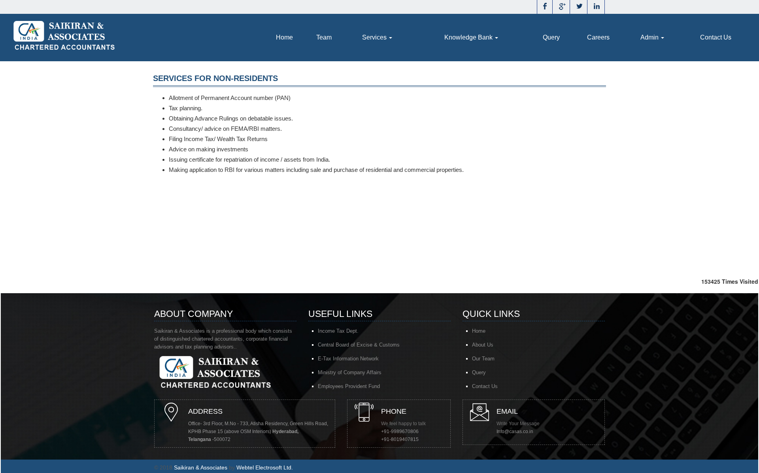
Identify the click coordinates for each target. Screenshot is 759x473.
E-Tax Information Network (348, 359)
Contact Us (715, 37)
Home (284, 37)
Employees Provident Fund (349, 386)
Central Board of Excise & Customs (359, 345)
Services (375, 37)
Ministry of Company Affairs (349, 372)
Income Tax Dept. (338, 331)
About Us (482, 345)
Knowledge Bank (469, 37)
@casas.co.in (518, 431)
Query (551, 37)
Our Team (483, 359)
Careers (598, 37)
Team (324, 37)
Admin (650, 37)
